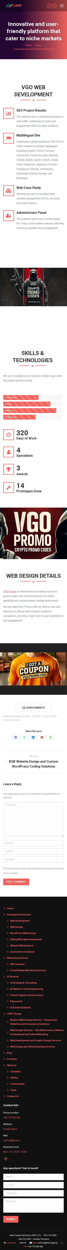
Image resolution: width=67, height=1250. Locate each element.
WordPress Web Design (23, 933)
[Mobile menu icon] (62, 6)
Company (15, 1071)
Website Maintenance (21, 945)
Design (17, 716)
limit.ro (23, 1243)
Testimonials (17, 1084)
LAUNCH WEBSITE (35, 707)
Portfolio (12, 1059)
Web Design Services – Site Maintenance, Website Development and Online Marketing (37, 1032)
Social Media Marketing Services (28, 970)
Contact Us (13, 1096)
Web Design (16, 927)
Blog (9, 1053)
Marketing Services (17, 958)
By (37, 716)
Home (10, 908)
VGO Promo (10, 591)
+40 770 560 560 (35, 1246)
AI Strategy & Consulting (23, 982)
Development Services (19, 914)
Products (26, 716)
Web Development (20, 920)
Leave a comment (11, 720)
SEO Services (17, 964)
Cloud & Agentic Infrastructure (26, 995)
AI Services (13, 976)
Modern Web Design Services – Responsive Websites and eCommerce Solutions (33, 1022)
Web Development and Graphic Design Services (35, 1040)
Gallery (14, 1077)
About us (11, 1065)
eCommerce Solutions (22, 951)
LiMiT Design (14, 1013)
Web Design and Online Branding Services (32, 1046)
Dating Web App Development (26, 939)
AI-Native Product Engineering (26, 989)
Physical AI (16, 1001)
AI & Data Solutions (20, 1007)
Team (13, 1090)
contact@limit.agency (47, 1243)
